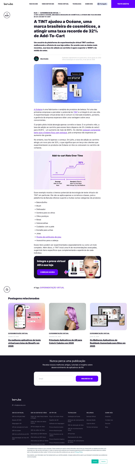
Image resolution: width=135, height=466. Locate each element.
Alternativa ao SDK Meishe (39, 433)
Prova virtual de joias (55, 430)
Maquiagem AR (16, 423)
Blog (7, 15)
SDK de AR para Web (18, 416)
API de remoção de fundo (20, 427)
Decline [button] (103, 461)
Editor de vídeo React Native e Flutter (39, 417)
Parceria (107, 423)
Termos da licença (92, 427)
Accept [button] (95, 461)
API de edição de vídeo (38, 426)
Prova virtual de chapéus (56, 439)
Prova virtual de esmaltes (57, 442)
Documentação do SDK (38, 444)
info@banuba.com (19, 405)
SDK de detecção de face (76, 425)
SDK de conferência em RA (20, 434)
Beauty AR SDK (16, 420)
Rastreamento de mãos (75, 437)
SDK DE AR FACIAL (18, 412)
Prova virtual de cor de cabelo (56, 434)
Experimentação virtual (49, 13)
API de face (71, 433)
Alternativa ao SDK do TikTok (39, 440)
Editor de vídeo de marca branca (38, 422)
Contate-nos (109, 420)
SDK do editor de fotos (38, 430)
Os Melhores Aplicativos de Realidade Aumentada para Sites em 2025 (108, 343)
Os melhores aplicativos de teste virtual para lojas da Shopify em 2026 (24, 343)
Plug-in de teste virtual (56, 416)
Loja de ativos (91, 423)
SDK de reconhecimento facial (75, 429)
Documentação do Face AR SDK (20, 438)
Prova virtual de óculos (56, 427)
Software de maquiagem (56, 423)
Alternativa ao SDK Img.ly (38, 437)
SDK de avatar (16, 430)
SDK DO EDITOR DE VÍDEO (39, 412)
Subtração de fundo (74, 416)
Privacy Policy (78, 452)
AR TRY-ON (52, 412)
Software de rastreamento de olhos (76, 441)
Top (7, 290)
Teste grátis (123, 4)
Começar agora (47, 272)
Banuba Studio (91, 420)
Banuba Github (91, 416)
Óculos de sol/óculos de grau (48, 237)
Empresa (107, 416)
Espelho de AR (53, 420)
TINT (76, 112)
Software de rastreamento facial (76, 420)
